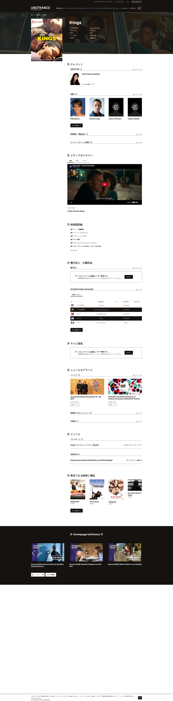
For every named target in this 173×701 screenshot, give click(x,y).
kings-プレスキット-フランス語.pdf (84, 445)
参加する (133, 8)
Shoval (101, 318)
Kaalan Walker (134, 119)
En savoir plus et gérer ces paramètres (40, 699)
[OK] (140, 697)
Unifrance (124, 8)
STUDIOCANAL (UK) (101, 314)
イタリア (78, 322)
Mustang (112, 502)
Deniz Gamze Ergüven (95, 28)
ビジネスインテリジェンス (111, 8)
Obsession (74, 502)
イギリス (78, 314)
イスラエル (79, 318)
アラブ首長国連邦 (80, 309)
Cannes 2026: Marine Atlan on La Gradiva (86, 564)
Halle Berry (75, 119)
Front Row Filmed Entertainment (101, 309)
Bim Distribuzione (101, 322)
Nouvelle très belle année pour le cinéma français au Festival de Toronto (124, 398)
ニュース (67, 8)
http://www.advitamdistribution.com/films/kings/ (91, 460)
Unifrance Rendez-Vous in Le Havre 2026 (103, 1)
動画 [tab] (70, 161)
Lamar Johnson (115, 119)
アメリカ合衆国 (80, 305)
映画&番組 (59, 8)
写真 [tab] (77, 161)
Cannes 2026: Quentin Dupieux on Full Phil (47, 565)
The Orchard (101, 305)
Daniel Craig (95, 119)
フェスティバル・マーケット (82, 8)
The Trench (94, 502)
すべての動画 (50, 574)
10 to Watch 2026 (120, 1)
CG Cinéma (92, 30)
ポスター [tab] (84, 161)
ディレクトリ (96, 8)
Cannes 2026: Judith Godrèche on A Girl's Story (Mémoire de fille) (123, 565)
